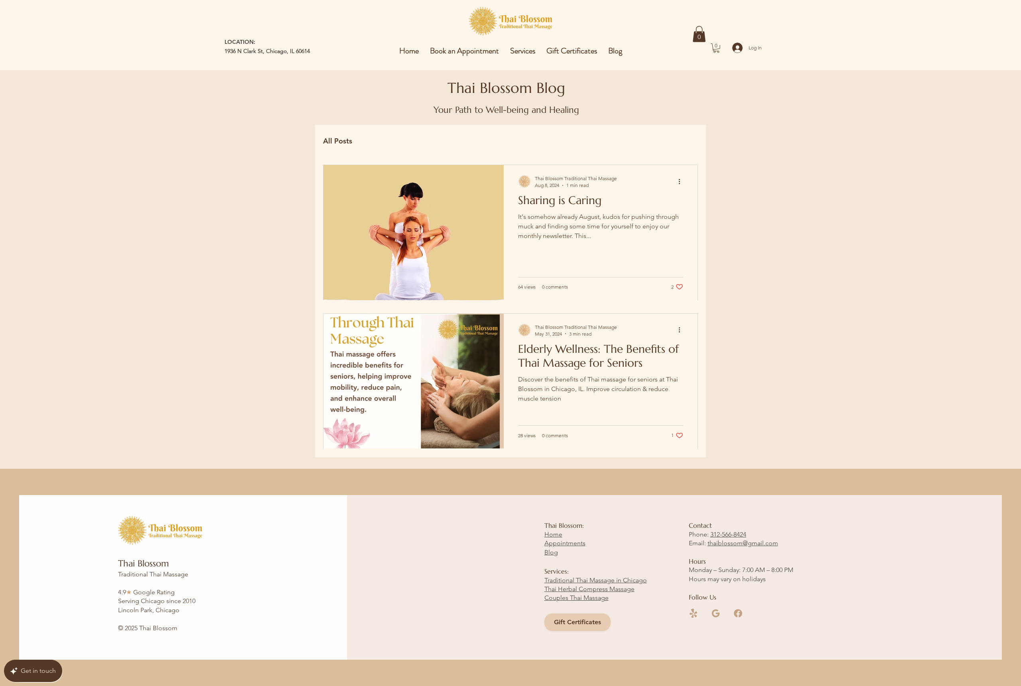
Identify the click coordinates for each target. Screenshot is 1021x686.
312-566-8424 (728, 534)
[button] (699, 34)
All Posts (337, 140)
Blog (551, 552)
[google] (715, 613)
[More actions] (682, 181)
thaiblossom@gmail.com (743, 543)
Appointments (564, 543)
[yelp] (693, 613)
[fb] (738, 613)
